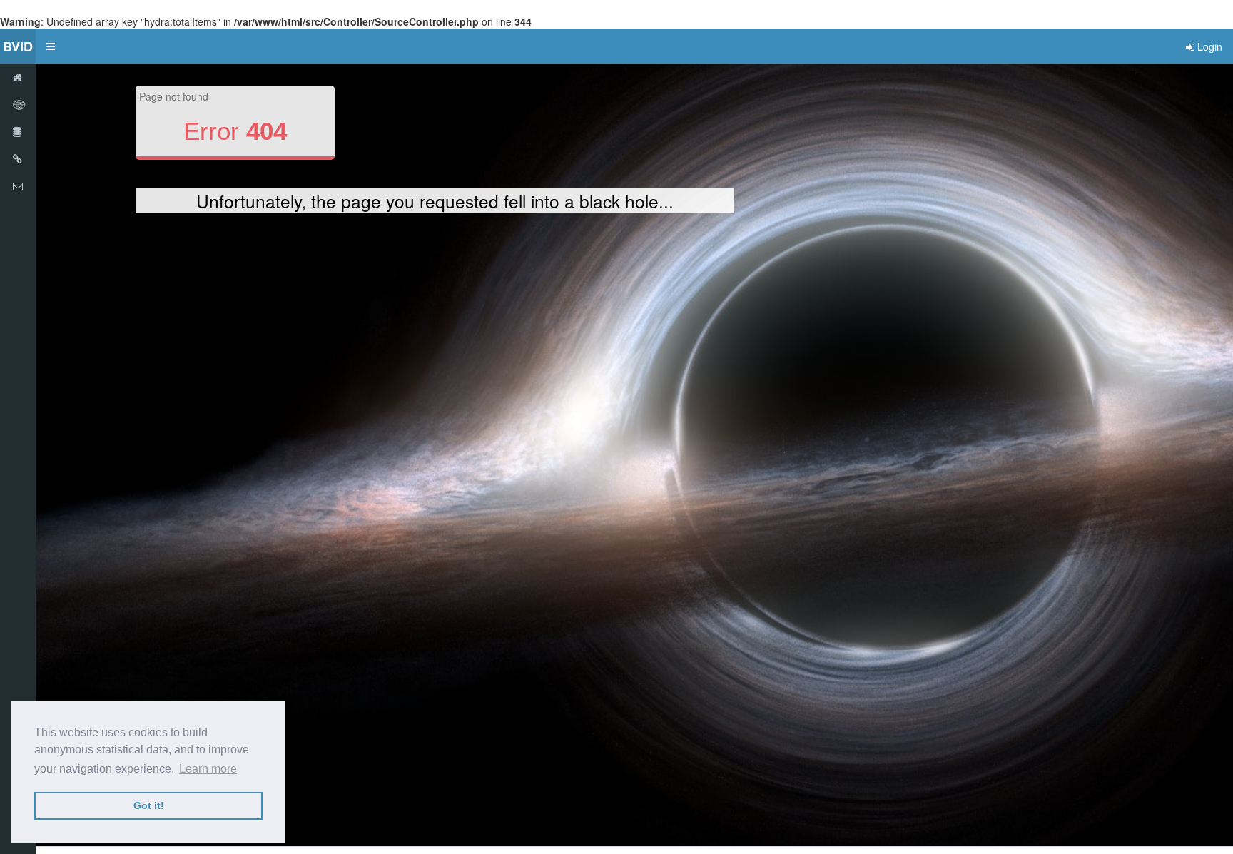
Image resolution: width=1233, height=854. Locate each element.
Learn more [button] (208, 769)
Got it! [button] (148, 805)
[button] (51, 46)
